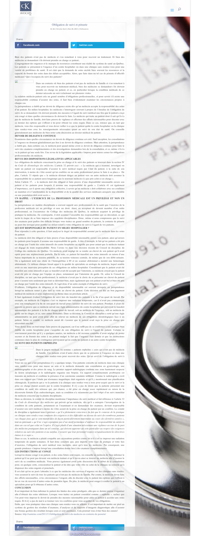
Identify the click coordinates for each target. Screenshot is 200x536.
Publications (84, 29)
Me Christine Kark (60, 29)
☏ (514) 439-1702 (85, 529)
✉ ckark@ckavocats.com (85, 534)
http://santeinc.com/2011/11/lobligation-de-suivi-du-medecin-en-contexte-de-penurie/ (64, 513)
